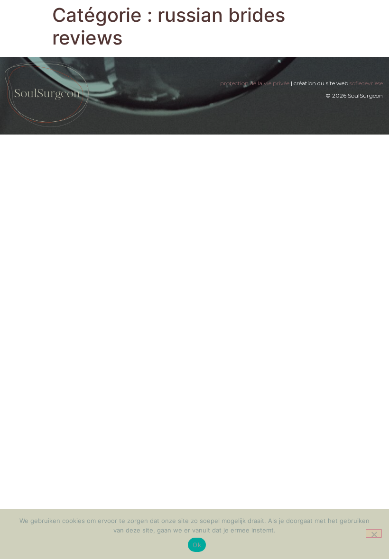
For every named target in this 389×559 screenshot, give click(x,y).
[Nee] (374, 533)
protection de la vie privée (254, 83)
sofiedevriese (366, 83)
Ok (197, 545)
